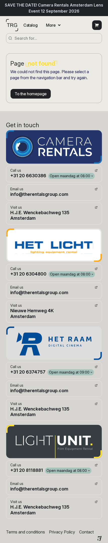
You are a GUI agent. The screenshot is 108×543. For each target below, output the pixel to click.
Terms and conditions (25, 531)
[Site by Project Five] (99, 538)
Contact (86, 531)
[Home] (12, 25)
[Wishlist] (97, 25)
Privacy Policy (62, 531)
